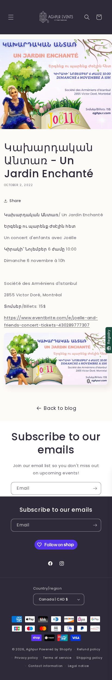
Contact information (45, 666)
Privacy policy (26, 657)
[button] (11, 17)
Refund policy (88, 649)
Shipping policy (89, 657)
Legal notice (78, 666)
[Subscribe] (95, 488)
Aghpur (32, 649)
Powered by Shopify (55, 649)
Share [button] (15, 200)
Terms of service (57, 657)
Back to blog (60, 408)
